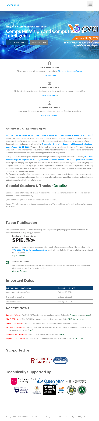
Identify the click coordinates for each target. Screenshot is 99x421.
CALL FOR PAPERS (17, 42)
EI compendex (75, 315)
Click (30, 330)
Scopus (87, 315)
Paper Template (18, 256)
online (61, 334)
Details (60, 186)
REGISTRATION (39, 42)
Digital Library (77, 338)
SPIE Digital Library (76, 319)
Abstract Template (19, 271)
